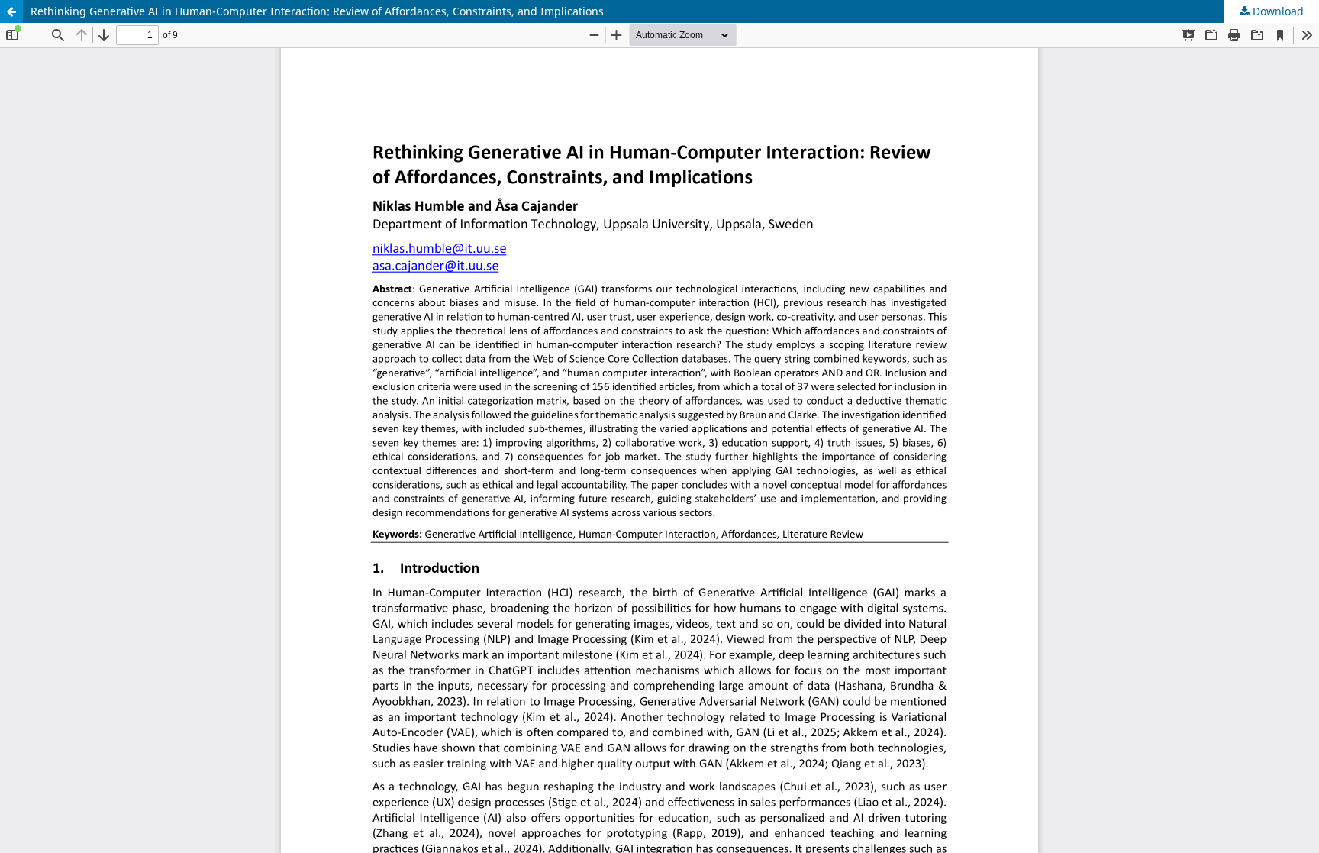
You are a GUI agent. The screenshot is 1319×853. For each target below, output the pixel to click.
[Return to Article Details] (11, 11)
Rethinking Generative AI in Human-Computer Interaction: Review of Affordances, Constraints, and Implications (317, 11)
